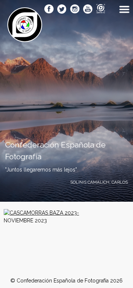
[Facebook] (49, 10)
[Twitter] (61, 10)
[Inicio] (24, 38)
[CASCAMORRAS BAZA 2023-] (41, 213)
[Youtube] (87, 10)
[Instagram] (74, 10)
